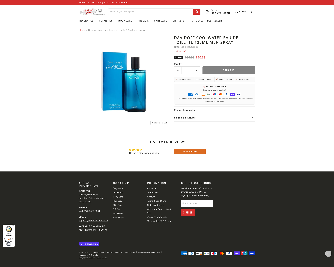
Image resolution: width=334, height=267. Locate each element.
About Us (151, 188)
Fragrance (86, 20)
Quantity (178, 64)
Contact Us (152, 192)
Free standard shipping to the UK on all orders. (104, 2)
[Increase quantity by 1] (196, 70)
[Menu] (13, 226)
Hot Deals (196, 20)
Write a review (190, 151)
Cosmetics (106, 20)
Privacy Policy (84, 252)
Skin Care (161, 20)
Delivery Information (157, 216)
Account (151, 196)
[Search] (196, 12)
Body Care (125, 20)
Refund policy (130, 252)
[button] (241, 11)
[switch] (8, 244)
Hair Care (142, 20)
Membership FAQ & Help (159, 221)
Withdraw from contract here (149, 252)
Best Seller (214, 20)
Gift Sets (179, 20)
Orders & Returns (155, 205)
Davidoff (181, 51)
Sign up (188, 212)
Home (82, 30)
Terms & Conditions (156, 200)
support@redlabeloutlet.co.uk (93, 220)
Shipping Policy (98, 252)
